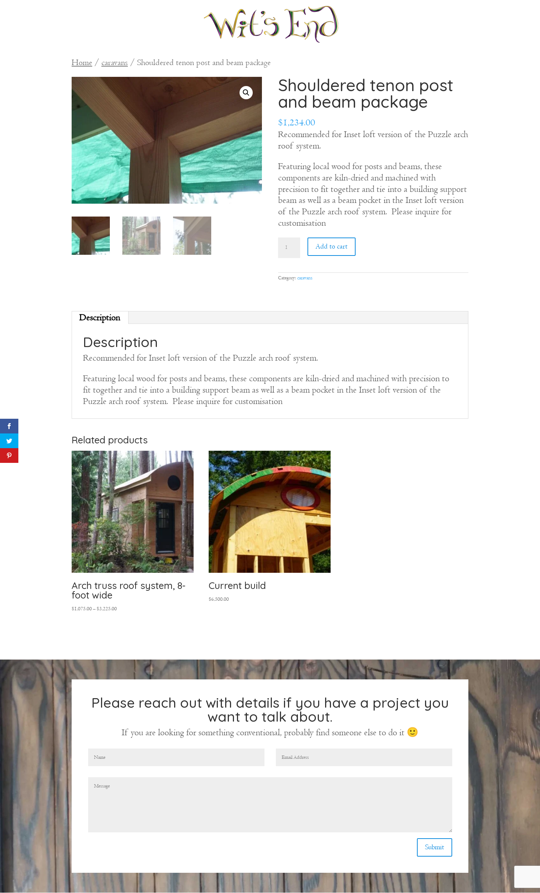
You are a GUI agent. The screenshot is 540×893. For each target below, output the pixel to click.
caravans (114, 63)
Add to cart (332, 246)
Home (82, 63)
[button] (246, 92)
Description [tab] (99, 317)
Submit (434, 847)
